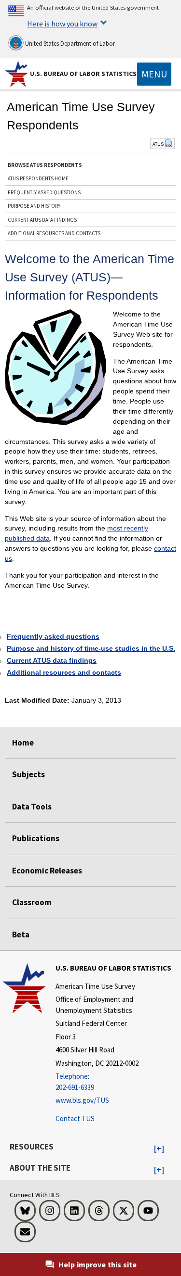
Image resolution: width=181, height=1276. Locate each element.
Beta (20, 934)
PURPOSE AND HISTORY (34, 205)
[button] (159, 1149)
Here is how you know (62, 23)
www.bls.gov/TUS (82, 1100)
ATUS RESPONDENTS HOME (38, 178)
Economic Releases (47, 870)
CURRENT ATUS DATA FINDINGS (42, 219)
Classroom (32, 902)
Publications (35, 838)
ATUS (159, 143)
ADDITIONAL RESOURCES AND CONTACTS (54, 233)
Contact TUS (75, 1118)
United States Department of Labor (69, 43)
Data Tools (32, 806)
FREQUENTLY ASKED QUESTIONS (44, 192)
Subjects (28, 774)
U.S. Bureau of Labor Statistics (83, 73)
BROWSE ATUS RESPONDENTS (45, 165)
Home (23, 742)
